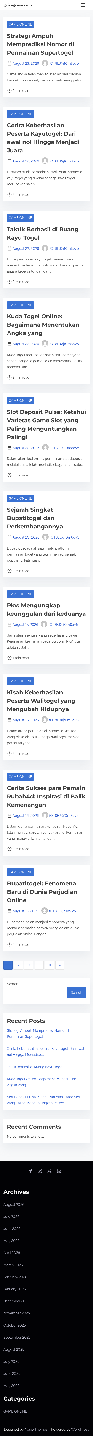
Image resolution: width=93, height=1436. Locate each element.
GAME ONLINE (20, 24)
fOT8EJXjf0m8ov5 (64, 63)
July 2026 (11, 1217)
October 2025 (14, 1325)
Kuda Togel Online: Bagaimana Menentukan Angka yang (43, 325)
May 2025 (11, 1386)
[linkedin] (59, 1172)
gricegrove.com (17, 5)
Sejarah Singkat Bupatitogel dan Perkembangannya (35, 518)
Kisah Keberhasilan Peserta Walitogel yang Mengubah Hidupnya (41, 701)
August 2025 (13, 1349)
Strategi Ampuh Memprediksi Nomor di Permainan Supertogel (40, 44)
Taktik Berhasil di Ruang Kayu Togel (35, 1067)
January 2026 (14, 1289)
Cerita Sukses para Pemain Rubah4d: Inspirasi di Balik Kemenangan (46, 796)
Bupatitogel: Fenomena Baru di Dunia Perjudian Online (42, 892)
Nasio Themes (36, 1429)
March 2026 (13, 1265)
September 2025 (16, 1337)
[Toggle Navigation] (83, 5)
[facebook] (30, 1172)
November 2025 (16, 1313)
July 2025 (11, 1361)
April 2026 (11, 1253)
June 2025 (11, 1374)
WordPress (80, 1429)
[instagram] (40, 1172)
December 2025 (16, 1301)
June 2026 (12, 1229)
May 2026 (11, 1241)
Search (12, 984)
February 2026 (15, 1277)
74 (49, 965)
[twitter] (49, 1172)
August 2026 (13, 1205)
